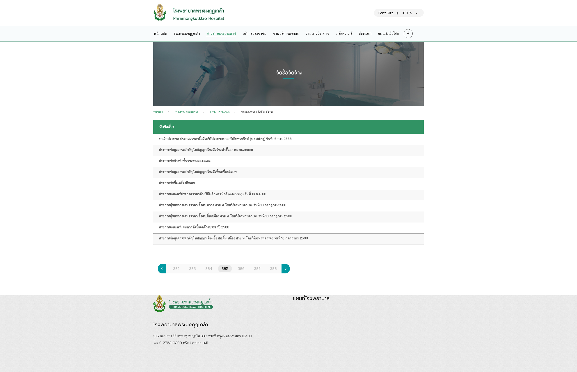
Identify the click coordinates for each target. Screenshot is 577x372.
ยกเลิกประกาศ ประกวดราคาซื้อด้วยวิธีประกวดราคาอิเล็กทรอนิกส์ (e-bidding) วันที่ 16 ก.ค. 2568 (225, 139)
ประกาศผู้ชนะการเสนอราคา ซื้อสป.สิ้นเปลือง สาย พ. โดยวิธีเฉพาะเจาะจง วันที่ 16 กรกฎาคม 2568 (225, 216)
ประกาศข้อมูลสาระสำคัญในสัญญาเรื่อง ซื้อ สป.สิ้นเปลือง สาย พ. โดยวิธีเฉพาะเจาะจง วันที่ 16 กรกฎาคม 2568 (233, 238)
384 (208, 268)
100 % (407, 13)
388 (273, 268)
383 (192, 268)
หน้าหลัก (160, 33)
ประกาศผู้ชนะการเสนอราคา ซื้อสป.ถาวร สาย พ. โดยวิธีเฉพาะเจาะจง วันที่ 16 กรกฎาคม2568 (222, 205)
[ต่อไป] (286, 268)
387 (257, 268)
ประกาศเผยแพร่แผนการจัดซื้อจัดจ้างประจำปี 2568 (194, 227)
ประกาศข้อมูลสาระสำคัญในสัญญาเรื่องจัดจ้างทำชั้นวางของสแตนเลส (206, 150)
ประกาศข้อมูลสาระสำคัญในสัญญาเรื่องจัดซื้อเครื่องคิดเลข (198, 172)
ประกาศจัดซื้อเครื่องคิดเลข (177, 183)
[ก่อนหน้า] (162, 268)
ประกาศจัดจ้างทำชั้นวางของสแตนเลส (185, 161)
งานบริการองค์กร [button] (286, 33)
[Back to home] (192, 12)
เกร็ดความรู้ (344, 33)
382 (176, 268)
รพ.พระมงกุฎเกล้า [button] (187, 33)
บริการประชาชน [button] (254, 33)
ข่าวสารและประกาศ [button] (221, 33)
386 (241, 268)
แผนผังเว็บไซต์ (388, 33)
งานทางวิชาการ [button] (317, 33)
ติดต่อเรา (365, 33)
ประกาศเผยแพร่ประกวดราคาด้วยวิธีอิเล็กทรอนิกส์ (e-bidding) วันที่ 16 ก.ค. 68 (212, 194)
